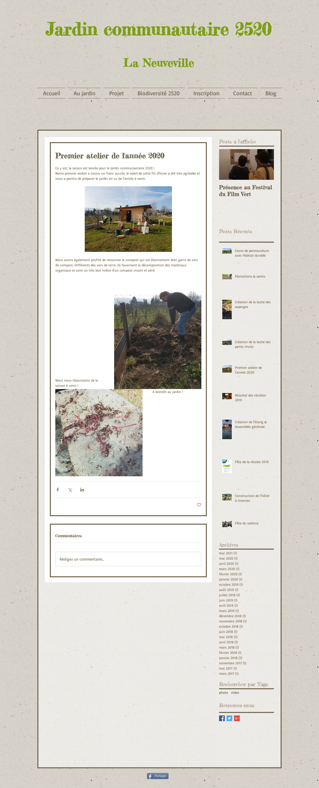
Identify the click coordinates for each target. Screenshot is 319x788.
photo (223, 692)
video (235, 692)
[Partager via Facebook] (57, 489)
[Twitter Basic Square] (229, 718)
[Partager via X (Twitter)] (70, 489)
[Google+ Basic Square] (237, 718)
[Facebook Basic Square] (222, 718)
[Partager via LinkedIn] (82, 489)
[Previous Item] (227, 164)
